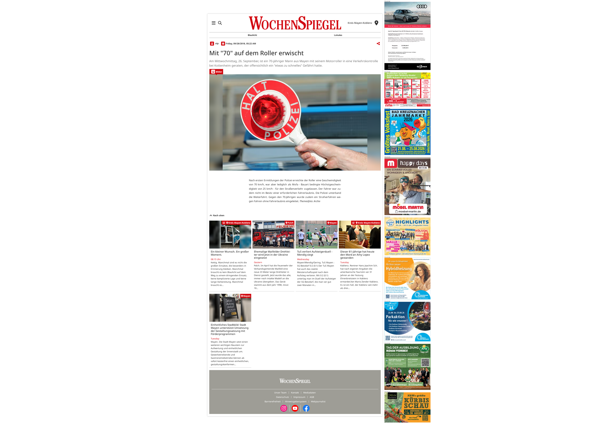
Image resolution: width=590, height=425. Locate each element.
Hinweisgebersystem (296, 401)
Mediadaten (309, 392)
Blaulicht (252, 35)
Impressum (299, 397)
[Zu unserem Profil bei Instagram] (283, 408)
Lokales (338, 35)
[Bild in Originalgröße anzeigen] (295, 122)
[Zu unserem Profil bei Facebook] (306, 408)
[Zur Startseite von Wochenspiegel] (295, 23)
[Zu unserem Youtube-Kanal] (295, 408)
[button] (214, 22)
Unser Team (280, 392)
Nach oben (218, 215)
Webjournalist (318, 401)
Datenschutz (282, 397)
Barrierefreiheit (273, 401)
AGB (312, 397)
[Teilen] (378, 44)
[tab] (216, 71)
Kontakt (295, 392)
